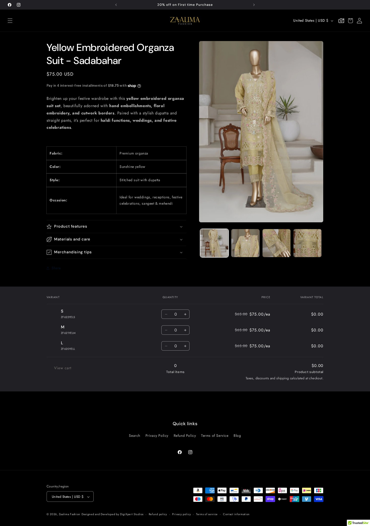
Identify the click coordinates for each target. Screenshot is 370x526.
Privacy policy (181, 514)
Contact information (236, 514)
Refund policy (158, 514)
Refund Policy (185, 435)
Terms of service (207, 514)
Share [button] (56, 267)
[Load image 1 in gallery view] (214, 243)
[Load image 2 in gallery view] (245, 243)
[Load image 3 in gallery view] (276, 243)
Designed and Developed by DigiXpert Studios (112, 514)
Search (134, 435)
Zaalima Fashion (70, 514)
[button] (10, 20)
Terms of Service (215, 435)
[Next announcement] (254, 4)
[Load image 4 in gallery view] (307, 243)
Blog (237, 435)
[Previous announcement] (116, 4)
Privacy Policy (156, 435)
